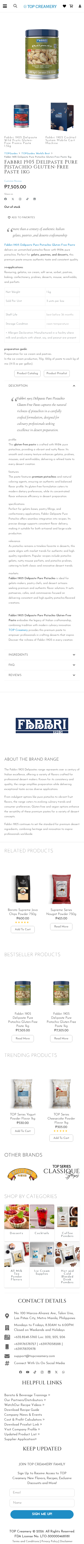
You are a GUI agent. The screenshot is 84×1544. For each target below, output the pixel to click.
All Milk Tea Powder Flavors (17, 1275)
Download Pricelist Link (22, 1424)
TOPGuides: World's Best (35, 153)
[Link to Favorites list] (64, 6)
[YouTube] (27, 1372)
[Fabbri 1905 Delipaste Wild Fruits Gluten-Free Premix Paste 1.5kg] (21, 116)
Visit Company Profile (21, 1429)
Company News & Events (23, 1415)
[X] (13, 199)
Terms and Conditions (25, 1541)
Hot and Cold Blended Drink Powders (67, 1277)
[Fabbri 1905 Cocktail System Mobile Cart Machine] (62, 116)
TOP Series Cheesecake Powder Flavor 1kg (61, 1118)
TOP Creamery (19, 630)
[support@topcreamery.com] (9, 1356)
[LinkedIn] (34, 199)
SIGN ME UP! (42, 1514)
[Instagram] (20, 199)
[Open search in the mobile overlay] (15, 6)
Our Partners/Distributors (24, 1400)
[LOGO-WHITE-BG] (40, 6)
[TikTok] (27, 199)
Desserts (16, 1233)
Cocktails (42, 1233)
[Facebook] (5, 199)
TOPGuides (11, 153)
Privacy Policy (49, 1541)
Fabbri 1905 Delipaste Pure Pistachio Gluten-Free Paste (39, 245)
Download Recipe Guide (21, 1410)
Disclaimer (66, 1541)
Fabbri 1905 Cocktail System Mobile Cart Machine (60, 140)
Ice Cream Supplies (42, 1272)
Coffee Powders (67, 1235)
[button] (5, 6)
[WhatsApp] (63, 1372)
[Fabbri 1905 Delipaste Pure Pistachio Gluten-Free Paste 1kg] (16, 1216)
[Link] (80, 6)
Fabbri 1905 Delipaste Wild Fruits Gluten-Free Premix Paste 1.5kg (20, 142)
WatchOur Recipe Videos (23, 1405)
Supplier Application (19, 1439)
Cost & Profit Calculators (23, 1419)
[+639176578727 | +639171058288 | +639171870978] (9, 1346)
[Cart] (71, 6)
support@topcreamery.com (34, 1356)
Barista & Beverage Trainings (26, 1395)
